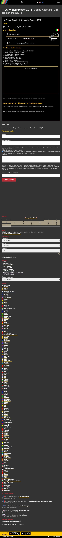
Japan (5, 382)
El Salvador (7, 341)
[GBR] (2, 479)
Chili (5, 321)
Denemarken (7, 333)
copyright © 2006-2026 (7, 536)
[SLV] (2, 341)
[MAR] (2, 408)
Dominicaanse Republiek (11, 334)
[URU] (2, 476)
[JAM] (2, 381)
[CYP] (2, 331)
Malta (5, 407)
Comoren (6, 325)
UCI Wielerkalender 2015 (18, 9)
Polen (5, 436)
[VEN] (2, 478)
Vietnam (6, 484)
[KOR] (2, 391)
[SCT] (2, 448)
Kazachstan (7, 387)
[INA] (2, 373)
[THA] (2, 467)
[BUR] (2, 316)
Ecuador (6, 337)
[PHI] (2, 347)
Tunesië (6, 471)
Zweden (6, 488)
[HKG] (2, 365)
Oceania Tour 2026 (8, 269)
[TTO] (2, 468)
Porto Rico (7, 438)
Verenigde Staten (8, 482)
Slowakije (6, 456)
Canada (6, 319)
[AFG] (2, 285)
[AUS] (2, 296)
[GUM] (2, 358)
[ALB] (2, 287)
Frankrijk (6, 350)
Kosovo (6, 393)
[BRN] (2, 299)
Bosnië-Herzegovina (9, 308)
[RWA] (2, 445)
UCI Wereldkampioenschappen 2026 (13, 272)
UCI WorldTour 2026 (8, 274)
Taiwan (5, 464)
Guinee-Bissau (8, 360)
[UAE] (2, 481)
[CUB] (2, 330)
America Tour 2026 (8, 265)
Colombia (6, 324)
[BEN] (2, 304)
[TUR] (2, 473)
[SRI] (2, 461)
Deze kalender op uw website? (12, 233)
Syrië (5, 462)
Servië (5, 451)
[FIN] (2, 348)
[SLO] (2, 455)
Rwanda (6, 445)
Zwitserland (7, 490)
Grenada (6, 354)
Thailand (6, 467)
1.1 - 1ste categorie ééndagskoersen (23, 43)
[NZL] (2, 422)
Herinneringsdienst (8, 232)
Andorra (6, 290)
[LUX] (2, 399)
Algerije (6, 288)
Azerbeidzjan (7, 297)
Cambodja (6, 317)
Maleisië (6, 404)
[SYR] (2, 462)
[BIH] (2, 308)
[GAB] (2, 351)
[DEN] (2, 333)
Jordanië (6, 384)
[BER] (2, 305)
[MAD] (2, 401)
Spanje (5, 459)
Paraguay (6, 434)
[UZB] (2, 427)
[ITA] (2, 377)
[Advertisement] (31, 81)
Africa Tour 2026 (7, 263)
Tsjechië (6, 470)
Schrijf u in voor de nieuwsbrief (12, 521)
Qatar (5, 441)
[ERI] (2, 342)
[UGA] (2, 475)
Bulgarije (6, 314)
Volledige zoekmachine (9, 257)
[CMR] (2, 385)
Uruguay (6, 476)
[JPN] (2, 382)
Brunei (5, 313)
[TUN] (2, 471)
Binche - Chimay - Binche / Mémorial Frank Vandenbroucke (35, 501)
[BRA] (2, 311)
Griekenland (7, 356)
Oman (5, 428)
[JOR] (2, 384)
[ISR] (2, 376)
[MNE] (2, 418)
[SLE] (2, 453)
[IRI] (2, 374)
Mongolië (6, 416)
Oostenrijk (6, 430)
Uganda (6, 474)
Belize (5, 302)
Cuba (5, 330)
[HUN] (2, 367)
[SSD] (2, 458)
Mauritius (6, 411)
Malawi (6, 402)
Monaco (6, 414)
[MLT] (2, 407)
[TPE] (2, 464)
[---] (2, 421)
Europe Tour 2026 (8, 268)
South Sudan (7, 458)
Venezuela (7, 478)
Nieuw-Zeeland (8, 422)
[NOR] (2, 424)
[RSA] (2, 487)
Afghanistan (7, 285)
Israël (5, 376)
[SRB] (2, 451)
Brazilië (6, 311)
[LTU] (2, 397)
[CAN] (2, 319)
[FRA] (2, 350)
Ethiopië (6, 345)
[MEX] (2, 413)
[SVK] (2, 456)
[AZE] (2, 297)
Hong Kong (7, 365)
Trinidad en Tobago (9, 468)
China (5, 322)
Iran (5, 374)
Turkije (5, 473)
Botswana (6, 310)
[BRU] (2, 313)
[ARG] (2, 293)
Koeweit (6, 390)
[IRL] (2, 368)
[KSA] (2, 447)
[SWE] (2, 488)
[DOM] (2, 334)
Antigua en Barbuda (9, 291)
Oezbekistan (7, 427)
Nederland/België (9, 421)
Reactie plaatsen (9, 180)
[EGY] (2, 339)
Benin (5, 304)
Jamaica (6, 380)
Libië (5, 396)
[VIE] (2, 484)
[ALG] (2, 288)
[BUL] (2, 314)
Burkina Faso (7, 316)
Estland (6, 344)
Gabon (5, 351)
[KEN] (2, 388)
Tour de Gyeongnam (24, 510)
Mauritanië (6, 410)
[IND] (2, 371)
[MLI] (2, 405)
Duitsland (6, 336)
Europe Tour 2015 (29, 38)
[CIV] (2, 379)
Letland (6, 394)
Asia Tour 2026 (7, 266)
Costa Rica (7, 327)
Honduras (6, 364)
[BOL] (2, 307)
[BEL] (2, 301)
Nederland (6, 419)
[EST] (2, 344)
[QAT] (2, 441)
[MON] (2, 415)
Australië (6, 296)
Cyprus (6, 331)
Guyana (6, 362)
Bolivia (5, 307)
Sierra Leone (7, 453)
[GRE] (2, 356)
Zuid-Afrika (7, 487)
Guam (5, 357)
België (5, 301)
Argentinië (6, 293)
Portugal (6, 439)
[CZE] (2, 470)
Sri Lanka (6, 461)
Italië (18, 34)
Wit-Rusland (7, 485)
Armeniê (6, 294)
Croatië (6, 328)
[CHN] (2, 322)
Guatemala (6, 359)
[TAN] (2, 465)
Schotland (6, 448)
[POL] (2, 436)
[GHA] (2, 353)
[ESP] (2, 459)
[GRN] (2, 354)
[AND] (2, 290)
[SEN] (2, 450)
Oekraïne (6, 425)
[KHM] (2, 318)
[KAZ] (2, 387)
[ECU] (2, 338)
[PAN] (2, 433)
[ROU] (2, 442)
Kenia (5, 388)
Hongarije (6, 367)
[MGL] (2, 416)
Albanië (6, 287)
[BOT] (2, 310)
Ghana (5, 353)
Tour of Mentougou (24, 506)
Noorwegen (7, 424)
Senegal (6, 450)
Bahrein (6, 299)
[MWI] (2, 402)
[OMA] (2, 428)
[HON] (2, 364)
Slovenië (6, 454)
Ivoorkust (6, 379)
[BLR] (2, 485)
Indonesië (6, 373)
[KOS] (2, 393)
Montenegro (7, 418)
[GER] (2, 336)
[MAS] (2, 404)
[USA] (2, 482)
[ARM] (2, 294)
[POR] (2, 439)
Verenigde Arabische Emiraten (12, 481)
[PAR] (2, 435)
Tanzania (6, 465)
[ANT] (2, 291)
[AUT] (2, 430)
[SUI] (2, 490)
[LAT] (2, 394)
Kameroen (6, 385)
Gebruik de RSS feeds (9, 524)
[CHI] (2, 321)
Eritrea (5, 342)
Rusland (6, 444)
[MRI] (2, 411)
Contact (58, 536)
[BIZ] (2, 302)
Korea (5, 391)
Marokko (6, 408)
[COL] (2, 324)
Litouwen (6, 397)
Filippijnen (6, 347)
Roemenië (6, 442)
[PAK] (2, 431)
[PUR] (2, 438)
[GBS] (2, 361)
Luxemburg (7, 399)
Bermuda (6, 305)
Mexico (6, 413)
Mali (5, 405)
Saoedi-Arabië (8, 447)
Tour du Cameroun (24, 496)
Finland (6, 348)
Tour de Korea (23, 515)
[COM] (2, 325)
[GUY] (2, 362)
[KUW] (2, 390)
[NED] (2, 419)
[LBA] (2, 396)
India (5, 371)
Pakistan (6, 431)
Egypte (6, 339)
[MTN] (2, 410)
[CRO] (2, 328)
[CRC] (2, 327)
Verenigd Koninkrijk (9, 479)
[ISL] (2, 370)
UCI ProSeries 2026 (8, 271)
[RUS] (2, 444)
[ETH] (2, 345)
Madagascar (7, 400)
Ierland (5, 368)
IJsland (6, 370)
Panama (6, 433)
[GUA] (2, 359)
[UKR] (2, 425)
